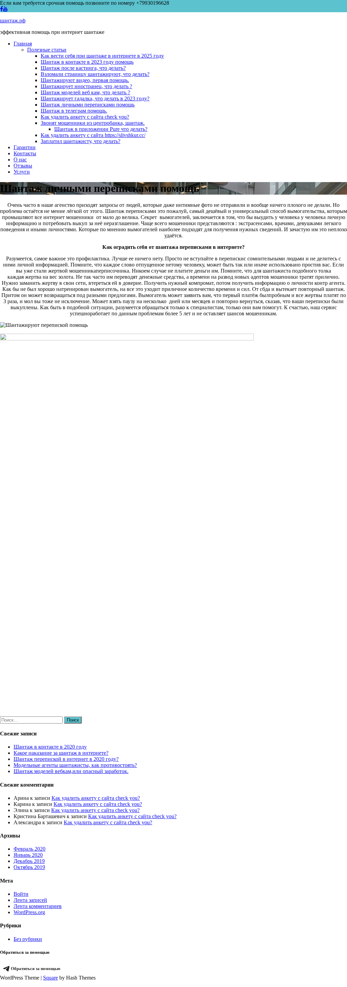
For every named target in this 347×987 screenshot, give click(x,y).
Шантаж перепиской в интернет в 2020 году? (66, 759)
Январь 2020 (28, 855)
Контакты (25, 153)
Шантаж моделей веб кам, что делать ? (85, 92)
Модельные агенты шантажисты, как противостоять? (75, 765)
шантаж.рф (12, 20)
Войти (21, 894)
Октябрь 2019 (29, 867)
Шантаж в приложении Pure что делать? (100, 129)
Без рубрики (28, 939)
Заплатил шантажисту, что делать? (80, 141)
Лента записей (30, 900)
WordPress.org (29, 912)
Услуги (22, 172)
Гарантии (25, 147)
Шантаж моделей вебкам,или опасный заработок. (71, 771)
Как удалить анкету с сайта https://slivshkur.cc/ (93, 135)
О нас (20, 159)
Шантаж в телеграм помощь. (74, 111)
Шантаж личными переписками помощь (88, 104)
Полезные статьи (46, 50)
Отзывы (23, 166)
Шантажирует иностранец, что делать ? (86, 86)
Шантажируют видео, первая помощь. (85, 80)
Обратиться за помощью (35, 968)
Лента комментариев (38, 906)
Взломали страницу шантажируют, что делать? (95, 74)
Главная (23, 43)
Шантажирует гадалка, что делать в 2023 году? (95, 98)
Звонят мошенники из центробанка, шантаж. (93, 123)
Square (50, 978)
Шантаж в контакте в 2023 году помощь (87, 62)
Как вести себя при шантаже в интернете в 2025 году (102, 56)
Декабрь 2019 (29, 861)
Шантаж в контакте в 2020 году (50, 747)
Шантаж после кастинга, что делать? (83, 68)
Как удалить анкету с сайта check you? (85, 117)
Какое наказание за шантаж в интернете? (61, 753)
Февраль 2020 (29, 849)
